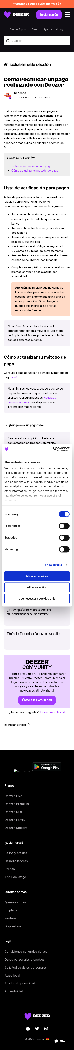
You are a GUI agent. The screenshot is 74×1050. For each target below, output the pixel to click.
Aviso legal (12, 975)
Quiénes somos (16, 902)
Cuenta (36, 29)
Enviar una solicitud (52, 712)
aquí (14, 377)
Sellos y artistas (16, 853)
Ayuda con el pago (54, 29)
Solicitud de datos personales (26, 967)
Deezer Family (15, 820)
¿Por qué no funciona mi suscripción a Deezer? (29, 612)
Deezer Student (16, 828)
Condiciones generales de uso (26, 951)
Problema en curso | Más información (37, 3)
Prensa (10, 869)
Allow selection (37, 587)
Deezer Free (14, 796)
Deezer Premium (17, 804)
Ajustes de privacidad (20, 983)
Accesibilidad (14, 991)
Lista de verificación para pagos (32, 166)
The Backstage (15, 877)
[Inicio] (16, 14)
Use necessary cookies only (37, 598)
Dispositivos (13, 926)
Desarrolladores (16, 861)
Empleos (11, 910)
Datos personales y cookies (24, 959)
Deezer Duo (13, 812)
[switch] (64, 526)
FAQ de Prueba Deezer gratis (33, 634)
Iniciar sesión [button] (49, 14)
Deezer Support (19, 29)
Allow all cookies (37, 576)
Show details (53, 564)
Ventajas (11, 918)
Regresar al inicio (15, 725)
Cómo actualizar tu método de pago (34, 170)
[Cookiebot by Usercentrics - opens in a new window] (53, 449)
